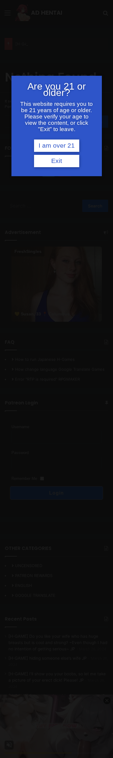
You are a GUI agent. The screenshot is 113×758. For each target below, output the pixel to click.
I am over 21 (57, 145)
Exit (56, 160)
